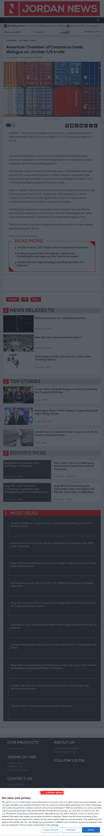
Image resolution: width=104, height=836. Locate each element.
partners (16, 802)
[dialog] (52, 812)
